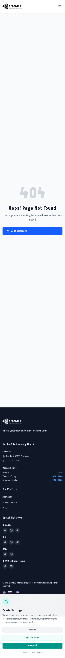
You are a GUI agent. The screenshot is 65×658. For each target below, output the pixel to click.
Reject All (33, 630)
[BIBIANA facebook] (5, 530)
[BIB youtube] (17, 542)
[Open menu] (59, 6)
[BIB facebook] (5, 542)
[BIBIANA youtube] (17, 530)
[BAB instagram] (11, 554)
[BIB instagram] (11, 542)
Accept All (32, 645)
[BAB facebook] (5, 554)
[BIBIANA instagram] (11, 530)
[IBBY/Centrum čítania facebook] (5, 566)
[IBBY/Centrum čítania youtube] (11, 566)
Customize (34, 638)
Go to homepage (19, 231)
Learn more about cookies (32, 652)
